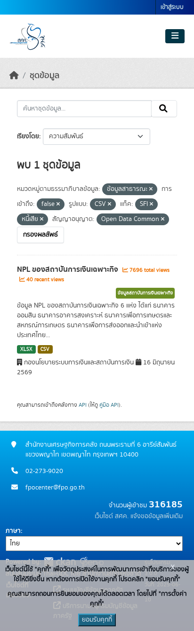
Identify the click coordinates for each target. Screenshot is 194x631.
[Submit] (164, 108)
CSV (44, 349)
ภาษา (13, 531)
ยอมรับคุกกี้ (97, 619)
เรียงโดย (28, 136)
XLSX (26, 349)
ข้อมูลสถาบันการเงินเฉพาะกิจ (145, 293)
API (83, 405)
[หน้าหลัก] (14, 76)
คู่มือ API (109, 405)
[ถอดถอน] (151, 189)
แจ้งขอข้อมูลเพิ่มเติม (156, 516)
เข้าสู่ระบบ (172, 7)
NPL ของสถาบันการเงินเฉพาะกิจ (68, 269)
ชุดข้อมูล (44, 76)
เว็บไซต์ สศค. (112, 516)
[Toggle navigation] (175, 36)
